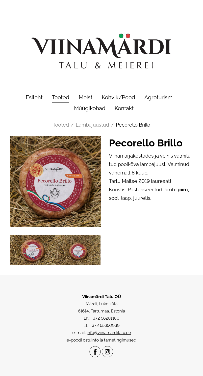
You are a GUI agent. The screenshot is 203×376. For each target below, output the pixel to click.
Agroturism (158, 97)
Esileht (34, 97)
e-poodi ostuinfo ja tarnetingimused (101, 340)
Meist (85, 97)
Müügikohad (89, 108)
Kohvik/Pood (118, 97)
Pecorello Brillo (133, 125)
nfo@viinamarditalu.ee (109, 332)
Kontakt (124, 108)
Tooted (60, 97)
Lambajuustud (92, 125)
